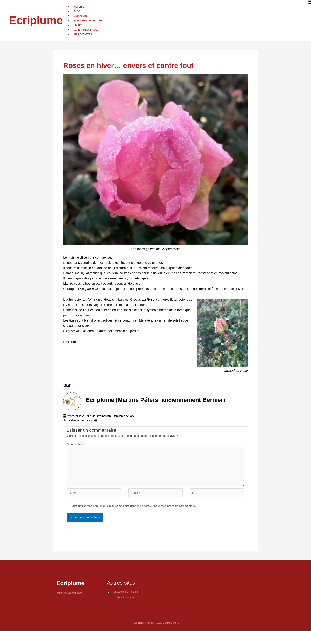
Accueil (79, 6)
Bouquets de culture (88, 20)
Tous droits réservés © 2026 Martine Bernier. (155, 622)
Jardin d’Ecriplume (86, 30)
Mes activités (83, 34)
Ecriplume (36, 20)
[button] (189, 2)
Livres (78, 25)
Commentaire (76, 444)
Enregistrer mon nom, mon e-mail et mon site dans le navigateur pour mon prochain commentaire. (134, 506)
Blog (77, 11)
